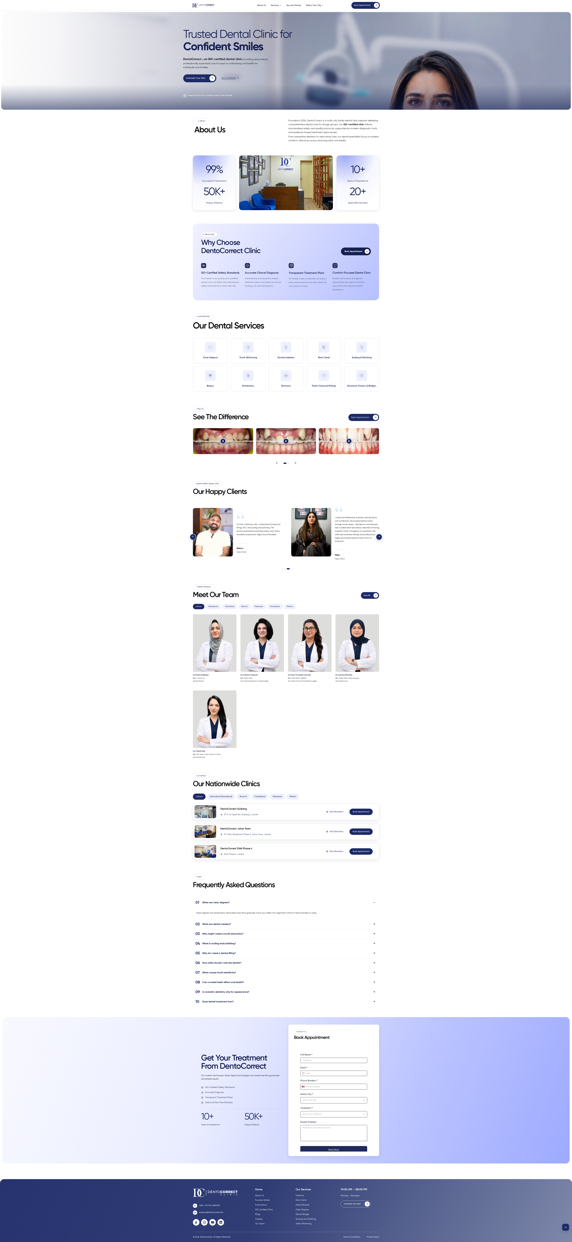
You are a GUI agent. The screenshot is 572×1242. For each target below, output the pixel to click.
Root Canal (301, 1200)
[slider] (223, 441)
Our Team (260, 1224)
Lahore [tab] (199, 606)
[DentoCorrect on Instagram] (204, 1222)
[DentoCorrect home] (207, 5)
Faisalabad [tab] (275, 606)
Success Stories (293, 5)
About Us (261, 5)
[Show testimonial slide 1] (283, 568)
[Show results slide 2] (288, 463)
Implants (300, 1195)
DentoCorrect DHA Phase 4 (236, 848)
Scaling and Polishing (306, 1219)
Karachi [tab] (244, 606)
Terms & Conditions (351, 1237)
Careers (258, 1219)
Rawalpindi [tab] (213, 606)
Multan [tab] (290, 606)
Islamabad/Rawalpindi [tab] (221, 797)
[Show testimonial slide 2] (285, 568)
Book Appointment (353, 251)
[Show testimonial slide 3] (288, 568)
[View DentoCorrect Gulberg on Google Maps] (205, 811)
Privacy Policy (373, 1237)
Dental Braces (302, 1205)
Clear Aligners (302, 1210)
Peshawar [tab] (259, 606)
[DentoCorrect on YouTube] (212, 1222)
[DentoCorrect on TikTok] (220, 1222)
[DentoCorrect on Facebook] (196, 1222)
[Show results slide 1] (284, 463)
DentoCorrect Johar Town (235, 829)
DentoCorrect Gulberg (233, 809)
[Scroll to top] (565, 1227)
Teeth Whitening (303, 1224)
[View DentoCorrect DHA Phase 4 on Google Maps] (205, 851)
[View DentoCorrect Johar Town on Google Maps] (205, 831)
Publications (261, 1205)
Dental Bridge (302, 1214)
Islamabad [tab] (229, 606)
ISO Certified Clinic (264, 1210)
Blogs (257, 1214)
